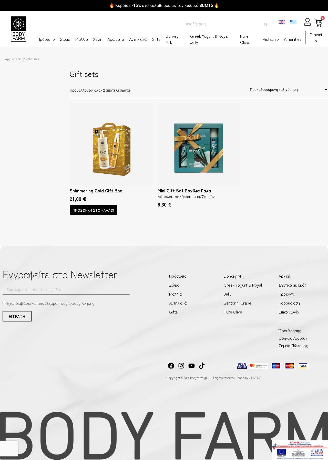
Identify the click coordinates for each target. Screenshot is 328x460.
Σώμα (65, 39)
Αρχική (10, 59)
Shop (21, 59)
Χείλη (97, 39)
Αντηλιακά (138, 39)
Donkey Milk (172, 39)
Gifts (156, 39)
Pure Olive (244, 39)
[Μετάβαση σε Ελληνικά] (293, 22)
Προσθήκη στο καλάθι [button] (93, 210)
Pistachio (271, 39)
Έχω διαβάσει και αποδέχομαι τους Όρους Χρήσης (50, 303)
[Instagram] (181, 365)
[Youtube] (191, 365)
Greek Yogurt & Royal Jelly (209, 39)
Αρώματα (115, 39)
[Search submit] (265, 24)
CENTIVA (255, 377)
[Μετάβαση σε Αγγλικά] (282, 22)
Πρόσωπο (46, 39)
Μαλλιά (81, 39)
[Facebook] (171, 365)
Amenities (293, 39)
